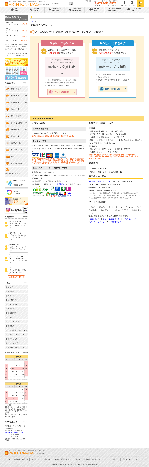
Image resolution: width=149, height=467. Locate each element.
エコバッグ (94, 219)
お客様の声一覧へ (15, 277)
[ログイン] (132, 3)
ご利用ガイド (60, 184)
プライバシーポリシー (16, 334)
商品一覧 (11, 296)
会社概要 (11, 326)
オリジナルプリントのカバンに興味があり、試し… (18, 226)
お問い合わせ (13, 339)
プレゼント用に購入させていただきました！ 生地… (18, 237)
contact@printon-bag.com (14, 432)
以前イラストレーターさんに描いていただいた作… (18, 249)
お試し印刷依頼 (112, 89)
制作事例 (11, 309)
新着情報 (11, 291)
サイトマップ (13, 343)
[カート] (140, 3)
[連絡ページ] (124, 3)
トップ (32, 21)
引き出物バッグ (114, 222)
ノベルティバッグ (97, 222)
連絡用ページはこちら (16, 347)
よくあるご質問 (13, 321)
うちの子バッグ (129, 219)
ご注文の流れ (13, 304)
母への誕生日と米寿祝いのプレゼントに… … (18, 271)
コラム (10, 317)
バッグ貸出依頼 (61, 92)
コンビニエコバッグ (111, 219)
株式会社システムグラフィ (99, 181)
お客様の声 (12, 313)
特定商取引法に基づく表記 (17, 330)
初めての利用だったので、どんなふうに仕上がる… (18, 260)
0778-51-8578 (106, 3)
